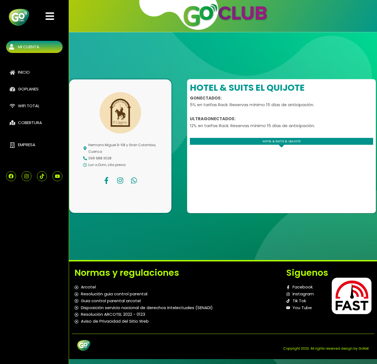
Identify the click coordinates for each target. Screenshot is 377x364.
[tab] (281, 141)
